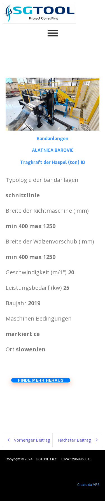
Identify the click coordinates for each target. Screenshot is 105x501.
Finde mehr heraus (41, 380)
